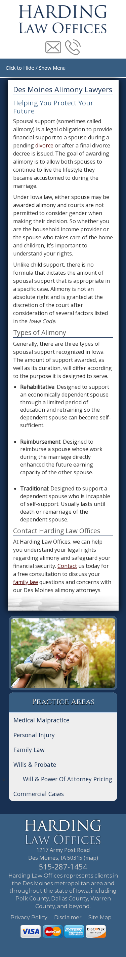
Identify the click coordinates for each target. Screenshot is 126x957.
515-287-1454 (63, 866)
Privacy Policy (28, 917)
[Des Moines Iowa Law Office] (63, 831)
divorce (44, 145)
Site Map (100, 917)
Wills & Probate (34, 764)
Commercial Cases (38, 794)
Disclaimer (68, 917)
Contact (67, 566)
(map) (91, 857)
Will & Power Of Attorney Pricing (67, 779)
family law (25, 582)
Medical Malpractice (41, 720)
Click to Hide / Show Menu (36, 67)
